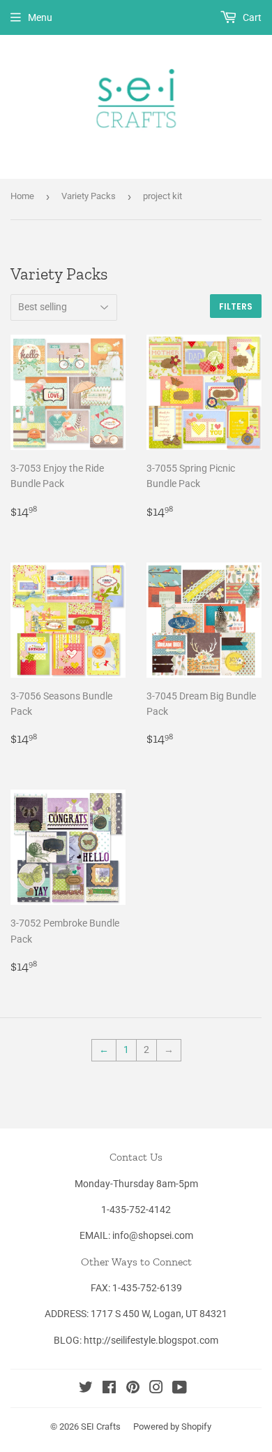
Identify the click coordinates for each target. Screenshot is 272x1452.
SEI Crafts (101, 1426)
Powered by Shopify (172, 1426)
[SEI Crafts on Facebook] (109, 1389)
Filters (235, 306)
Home (22, 196)
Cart (251, 17)
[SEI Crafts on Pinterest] (133, 1389)
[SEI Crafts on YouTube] (179, 1389)
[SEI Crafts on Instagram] (156, 1389)
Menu (40, 17)
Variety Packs (88, 196)
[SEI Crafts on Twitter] (86, 1389)
